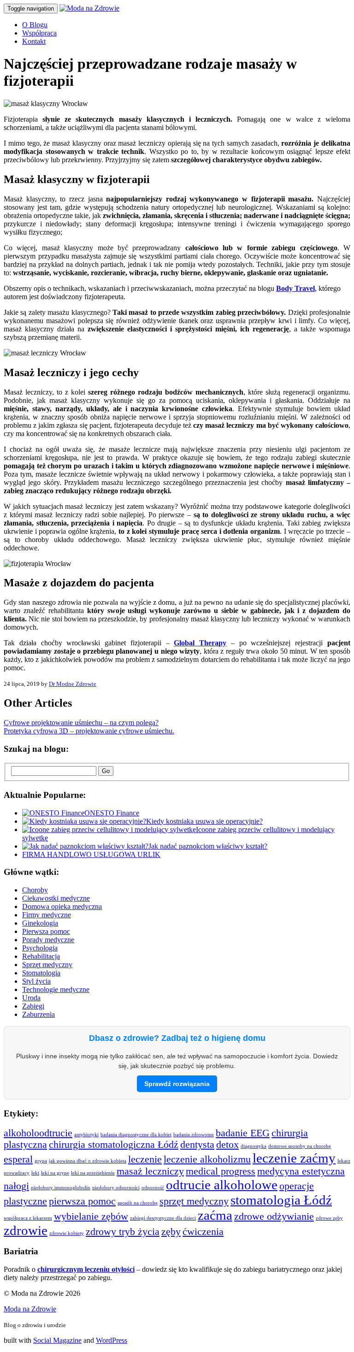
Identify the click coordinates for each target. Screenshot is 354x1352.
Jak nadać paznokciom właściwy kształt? (207, 846)
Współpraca (39, 33)
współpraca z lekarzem (28, 1218)
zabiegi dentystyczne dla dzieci (163, 1218)
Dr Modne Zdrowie (72, 683)
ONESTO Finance (111, 813)
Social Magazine (57, 1340)
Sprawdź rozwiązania (177, 1083)
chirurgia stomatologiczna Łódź (113, 1144)
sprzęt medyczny (194, 1201)
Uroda (31, 998)
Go (106, 771)
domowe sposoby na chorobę (299, 1146)
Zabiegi (33, 1006)
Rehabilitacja (41, 956)
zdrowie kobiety (66, 1233)
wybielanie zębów (91, 1216)
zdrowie (25, 1230)
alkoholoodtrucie (38, 1133)
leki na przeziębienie (93, 1172)
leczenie (145, 1159)
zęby (171, 1231)
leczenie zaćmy (294, 1158)
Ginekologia (40, 923)
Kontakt (34, 41)
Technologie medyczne (55, 989)
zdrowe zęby (329, 1218)
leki (35, 1172)
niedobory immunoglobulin (60, 1187)
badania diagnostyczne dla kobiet (135, 1134)
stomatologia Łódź (281, 1200)
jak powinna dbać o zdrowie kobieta (87, 1160)
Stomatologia (41, 973)
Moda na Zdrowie (30, 1309)
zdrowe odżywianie (274, 1216)
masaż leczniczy (150, 1171)
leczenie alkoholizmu (207, 1159)
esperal (18, 1159)
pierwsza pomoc (82, 1201)
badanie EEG (243, 1133)
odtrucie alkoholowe (221, 1184)
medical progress (220, 1171)
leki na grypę (55, 1172)
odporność (153, 1187)
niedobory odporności (116, 1187)
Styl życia (36, 981)
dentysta (197, 1144)
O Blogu (34, 25)
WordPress (111, 1340)
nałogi (16, 1186)
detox (227, 1144)
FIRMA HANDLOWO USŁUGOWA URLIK (91, 854)
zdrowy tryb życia (122, 1231)
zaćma (215, 1215)
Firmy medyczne (46, 915)
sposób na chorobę (138, 1202)
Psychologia (40, 948)
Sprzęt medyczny (47, 964)
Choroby (35, 890)
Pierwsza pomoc (46, 931)
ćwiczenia (203, 1231)
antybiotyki (86, 1134)
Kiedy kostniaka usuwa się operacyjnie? (204, 821)
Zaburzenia (38, 1014)
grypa (41, 1160)
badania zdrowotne (193, 1134)
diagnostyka (253, 1146)
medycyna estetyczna (301, 1171)
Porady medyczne (48, 940)
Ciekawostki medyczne (56, 898)
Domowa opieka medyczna (62, 906)
